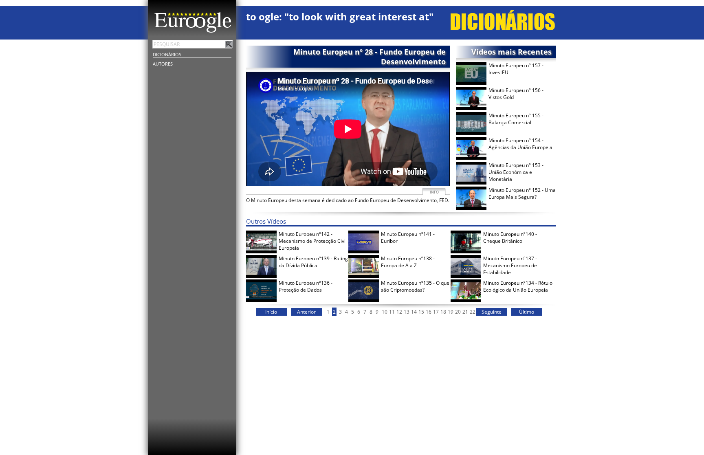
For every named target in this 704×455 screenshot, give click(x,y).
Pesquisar (229, 44)
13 (406, 311)
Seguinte (492, 311)
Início (271, 311)
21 (465, 311)
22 (472, 311)
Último (526, 311)
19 (450, 311)
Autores (163, 64)
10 (384, 311)
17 (436, 311)
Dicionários (167, 54)
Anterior (306, 311)
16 (428, 311)
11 (392, 311)
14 (414, 311)
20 (458, 311)
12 (399, 311)
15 (421, 311)
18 (443, 311)
